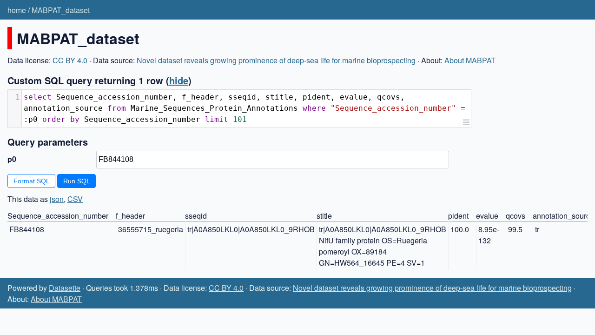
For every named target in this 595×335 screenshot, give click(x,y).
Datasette (64, 287)
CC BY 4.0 (70, 60)
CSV (75, 199)
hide (178, 80)
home (16, 10)
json (57, 199)
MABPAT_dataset (61, 10)
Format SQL (31, 181)
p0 (11, 159)
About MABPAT (470, 60)
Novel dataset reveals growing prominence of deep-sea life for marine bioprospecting (276, 60)
